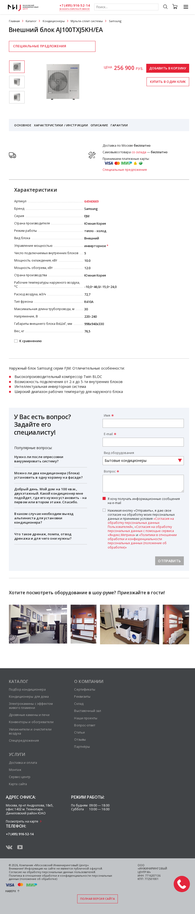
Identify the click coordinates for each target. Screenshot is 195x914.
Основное (22, 125)
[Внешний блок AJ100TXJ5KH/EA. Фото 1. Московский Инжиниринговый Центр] (17, 66)
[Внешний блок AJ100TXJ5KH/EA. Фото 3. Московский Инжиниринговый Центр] (17, 97)
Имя (107, 415)
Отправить (169, 560)
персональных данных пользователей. (69, 872)
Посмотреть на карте (22, 821)
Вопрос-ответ (84, 725)
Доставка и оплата (23, 762)
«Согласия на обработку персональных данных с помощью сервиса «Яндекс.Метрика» (141, 531)
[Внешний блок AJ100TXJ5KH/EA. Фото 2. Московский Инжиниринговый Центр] (17, 82)
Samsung (115, 21)
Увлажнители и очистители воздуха (30, 731)
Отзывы (80, 739)
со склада (139, 152)
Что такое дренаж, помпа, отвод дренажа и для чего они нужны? (43, 536)
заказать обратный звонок (74, 9)
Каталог (31, 21)
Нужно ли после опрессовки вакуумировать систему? (38, 458)
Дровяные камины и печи (29, 715)
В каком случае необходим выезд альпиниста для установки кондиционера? (43, 518)
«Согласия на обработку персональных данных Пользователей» (141, 522)
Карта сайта (18, 784)
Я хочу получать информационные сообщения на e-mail (144, 501)
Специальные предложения (39, 46)
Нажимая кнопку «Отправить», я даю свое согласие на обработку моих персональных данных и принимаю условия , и (142, 528)
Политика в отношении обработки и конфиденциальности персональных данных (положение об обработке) (60, 877)
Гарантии (119, 125)
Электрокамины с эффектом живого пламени (31, 706)
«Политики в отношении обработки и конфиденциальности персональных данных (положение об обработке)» (142, 541)
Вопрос (110, 471)
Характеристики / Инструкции (61, 125)
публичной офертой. (88, 868)
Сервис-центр (19, 777)
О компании (88, 681)
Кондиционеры (54, 21)
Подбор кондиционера (27, 689)
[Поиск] (165, 7)
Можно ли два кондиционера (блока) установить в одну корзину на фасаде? (48, 475)
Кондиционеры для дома (29, 696)
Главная (14, 21)
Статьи (79, 732)
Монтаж (15, 770)
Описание (99, 125)
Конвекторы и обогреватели (31, 722)
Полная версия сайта (97, 899)
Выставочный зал (87, 711)
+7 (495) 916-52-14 (74, 5)
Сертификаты (84, 689)
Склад (79, 704)
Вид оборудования (119, 453)
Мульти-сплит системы (87, 21)
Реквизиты (82, 696)
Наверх (10, 891)
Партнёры (82, 746)
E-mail (108, 434)
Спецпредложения (24, 740)
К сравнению (30, 341)
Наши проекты (85, 718)
